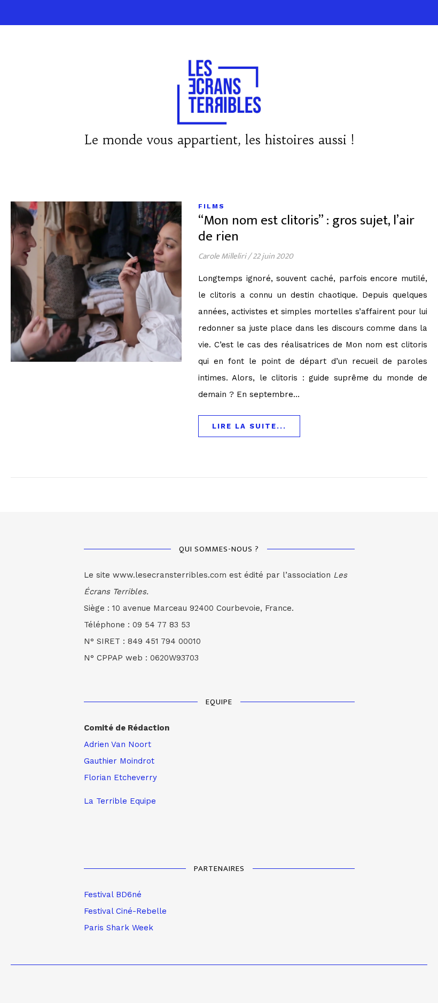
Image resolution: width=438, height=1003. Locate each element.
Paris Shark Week (118, 927)
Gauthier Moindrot (119, 761)
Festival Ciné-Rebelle (125, 911)
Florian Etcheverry (120, 777)
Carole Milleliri (222, 256)
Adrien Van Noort (117, 744)
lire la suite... (249, 426)
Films (211, 206)
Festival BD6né (113, 894)
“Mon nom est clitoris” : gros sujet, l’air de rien (306, 228)
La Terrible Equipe (120, 801)
